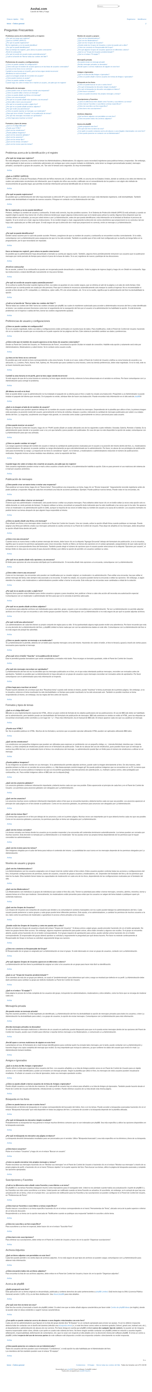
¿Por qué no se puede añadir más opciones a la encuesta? (27, 99)
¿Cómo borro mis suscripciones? (89, 108)
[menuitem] (21, 19)
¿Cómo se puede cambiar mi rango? (19, 80)
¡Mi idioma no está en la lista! (16, 73)
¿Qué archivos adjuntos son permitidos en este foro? (96, 116)
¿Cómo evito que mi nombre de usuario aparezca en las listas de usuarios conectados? (37, 67)
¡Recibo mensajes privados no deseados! (92, 64)
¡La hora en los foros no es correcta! (19, 69)
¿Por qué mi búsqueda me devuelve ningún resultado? (97, 87)
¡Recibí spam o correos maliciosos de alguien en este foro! (98, 67)
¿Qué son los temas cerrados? (17, 142)
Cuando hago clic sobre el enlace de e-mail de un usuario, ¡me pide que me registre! (36, 83)
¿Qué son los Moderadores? (87, 40)
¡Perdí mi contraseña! (13, 52)
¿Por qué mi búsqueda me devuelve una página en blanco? (98, 89)
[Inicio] (17, 9)
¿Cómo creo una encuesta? (16, 97)
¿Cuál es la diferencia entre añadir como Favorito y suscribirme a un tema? (104, 102)
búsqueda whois (65, 1325)
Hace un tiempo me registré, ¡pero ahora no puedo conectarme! (29, 50)
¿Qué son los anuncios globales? (18, 135)
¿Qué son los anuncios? (14, 137)
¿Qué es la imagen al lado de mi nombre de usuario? (24, 76)
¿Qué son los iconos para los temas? (19, 144)
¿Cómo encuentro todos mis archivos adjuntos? (94, 118)
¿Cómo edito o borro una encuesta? (19, 102)
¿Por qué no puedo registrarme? (17, 43)
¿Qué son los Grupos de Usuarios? (90, 43)
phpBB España (85, 1371)
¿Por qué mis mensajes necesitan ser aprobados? (24, 115)
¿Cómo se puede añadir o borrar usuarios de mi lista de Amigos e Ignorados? (105, 77)
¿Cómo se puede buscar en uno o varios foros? (94, 84)
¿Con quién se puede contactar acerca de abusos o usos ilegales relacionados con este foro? (111, 131)
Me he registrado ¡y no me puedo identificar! (21, 45)
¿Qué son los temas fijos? (15, 139)
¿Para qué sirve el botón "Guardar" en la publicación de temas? (28, 113)
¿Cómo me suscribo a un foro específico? (92, 106)
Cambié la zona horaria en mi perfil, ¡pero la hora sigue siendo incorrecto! (32, 71)
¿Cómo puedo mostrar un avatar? (18, 78)
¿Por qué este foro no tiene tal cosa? (90, 129)
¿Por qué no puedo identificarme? (18, 47)
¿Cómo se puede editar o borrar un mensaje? (22, 93)
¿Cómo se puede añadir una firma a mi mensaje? (23, 95)
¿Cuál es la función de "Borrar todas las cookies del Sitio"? (27, 56)
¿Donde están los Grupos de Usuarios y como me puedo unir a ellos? (102, 45)
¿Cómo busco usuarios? (86, 91)
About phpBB (58, 1294)
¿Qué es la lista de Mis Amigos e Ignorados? (93, 74)
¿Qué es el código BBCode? (16, 126)
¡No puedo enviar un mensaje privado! (91, 62)
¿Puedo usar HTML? (13, 128)
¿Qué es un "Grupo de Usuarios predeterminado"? (95, 52)
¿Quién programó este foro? (87, 126)
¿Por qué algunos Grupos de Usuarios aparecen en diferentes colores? (103, 50)
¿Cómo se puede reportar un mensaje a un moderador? (26, 111)
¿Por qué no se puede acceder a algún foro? (22, 104)
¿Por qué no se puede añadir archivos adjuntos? (23, 106)
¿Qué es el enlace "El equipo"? (88, 54)
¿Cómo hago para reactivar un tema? (19, 118)
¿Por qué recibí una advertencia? (18, 109)
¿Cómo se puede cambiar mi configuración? (21, 64)
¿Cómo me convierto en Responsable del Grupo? (95, 47)
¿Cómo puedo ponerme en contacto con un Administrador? (98, 133)
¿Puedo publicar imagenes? (16, 133)
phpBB (137, 396)
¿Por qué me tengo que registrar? (18, 38)
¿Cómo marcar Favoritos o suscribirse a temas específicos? (99, 104)
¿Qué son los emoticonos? (15, 130)
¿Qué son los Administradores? (88, 38)
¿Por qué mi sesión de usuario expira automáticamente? (26, 54)
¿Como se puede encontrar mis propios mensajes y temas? (99, 94)
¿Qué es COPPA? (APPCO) (16, 40)
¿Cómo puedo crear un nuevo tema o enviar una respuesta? (27, 90)
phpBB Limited (102, 1292)
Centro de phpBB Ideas (120, 1307)
